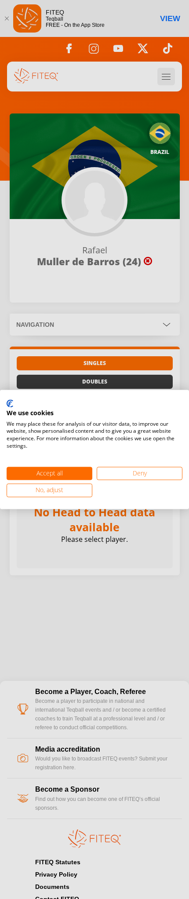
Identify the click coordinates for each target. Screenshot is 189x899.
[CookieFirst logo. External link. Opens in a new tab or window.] (10, 403)
